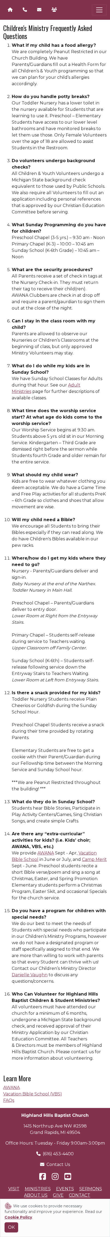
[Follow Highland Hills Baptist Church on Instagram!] (56, 1176)
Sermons (90, 1188)
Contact (79, 1195)
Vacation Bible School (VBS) (32, 1093)
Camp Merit (94, 859)
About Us (36, 1195)
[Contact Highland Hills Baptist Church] (39, 10)
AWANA (45, 853)
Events (65, 1188)
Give (58, 1195)
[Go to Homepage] (10, 10)
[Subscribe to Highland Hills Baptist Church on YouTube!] (67, 1176)
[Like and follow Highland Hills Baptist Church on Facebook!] (43, 1176)
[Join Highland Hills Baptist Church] (54, 10)
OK (11, 1227)
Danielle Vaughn (30, 974)
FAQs (8, 1100)
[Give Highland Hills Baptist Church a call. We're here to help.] (25, 10)
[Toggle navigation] (99, 10)
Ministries (38, 1188)
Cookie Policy (18, 1217)
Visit (13, 1188)
